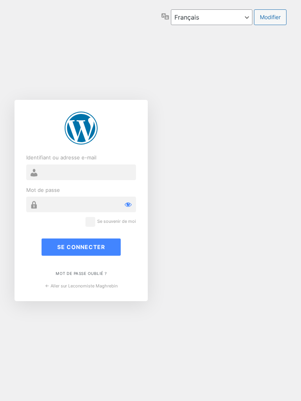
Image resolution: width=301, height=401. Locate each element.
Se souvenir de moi (116, 221)
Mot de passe (43, 190)
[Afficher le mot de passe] (128, 204)
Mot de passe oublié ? (81, 273)
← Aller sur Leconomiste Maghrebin (81, 286)
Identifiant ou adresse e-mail (61, 157)
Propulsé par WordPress (81, 128)
